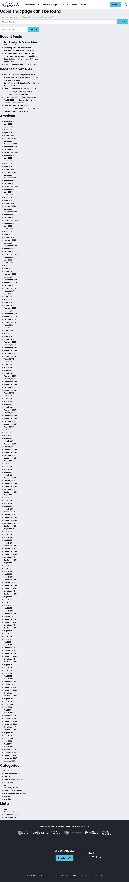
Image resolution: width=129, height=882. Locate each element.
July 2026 (8, 124)
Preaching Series (11, 788)
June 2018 (8, 398)
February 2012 (10, 614)
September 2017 (10, 424)
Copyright (65, 875)
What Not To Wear (20, 111)
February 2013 (10, 580)
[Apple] (96, 857)
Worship (7, 799)
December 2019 (10, 348)
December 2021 (10, 280)
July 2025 (8, 158)
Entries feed (9, 812)
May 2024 (8, 198)
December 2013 (10, 551)
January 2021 (9, 311)
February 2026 (10, 138)
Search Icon (125, 4)
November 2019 (10, 350)
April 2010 (8, 676)
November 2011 (10, 622)
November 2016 (10, 452)
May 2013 (8, 571)
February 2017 (10, 444)
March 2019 (8, 373)
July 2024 (8, 192)
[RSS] (100, 857)
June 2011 (8, 636)
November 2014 (10, 520)
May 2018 (8, 401)
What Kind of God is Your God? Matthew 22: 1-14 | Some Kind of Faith (22, 109)
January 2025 (10, 175)
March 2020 (9, 339)
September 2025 (11, 152)
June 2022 (8, 263)
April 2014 (8, 540)
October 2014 (9, 523)
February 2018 (10, 410)
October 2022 (10, 251)
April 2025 (8, 166)
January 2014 (9, 548)
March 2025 (9, 169)
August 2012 (9, 597)
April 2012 (8, 608)
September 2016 (10, 458)
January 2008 (10, 752)
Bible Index (64, 5)
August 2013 (9, 563)
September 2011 (10, 628)
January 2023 (10, 243)
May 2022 (8, 265)
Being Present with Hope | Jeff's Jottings (20, 83)
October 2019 (9, 353)
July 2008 (8, 735)
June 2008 (8, 738)
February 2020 (10, 342)
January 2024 (10, 209)
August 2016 (9, 461)
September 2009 (11, 696)
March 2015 (8, 509)
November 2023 (10, 214)
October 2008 (10, 727)
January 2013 (9, 582)
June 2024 (8, 195)
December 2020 (10, 314)
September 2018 (10, 390)
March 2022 (9, 271)
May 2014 (8, 537)
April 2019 (8, 370)
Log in (6, 809)
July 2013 (8, 565)
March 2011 (8, 645)
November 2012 (10, 588)
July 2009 (8, 701)
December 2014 (10, 517)
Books (83, 5)
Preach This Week (31, 5)
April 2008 (8, 744)
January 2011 (9, 650)
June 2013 (8, 568)
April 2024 (8, 200)
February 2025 (10, 172)
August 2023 (9, 223)
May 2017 (8, 435)
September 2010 (11, 662)
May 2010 (8, 673)
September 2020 (11, 322)
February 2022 (10, 274)
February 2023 (10, 240)
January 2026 (10, 141)
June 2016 (8, 466)
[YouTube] (93, 857)
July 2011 (7, 633)
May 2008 (8, 741)
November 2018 (10, 384)
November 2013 (10, 554)
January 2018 (9, 413)
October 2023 (10, 217)
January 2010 (9, 684)
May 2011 (7, 639)
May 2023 (8, 231)
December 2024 (10, 178)
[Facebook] (89, 857)
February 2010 (10, 682)
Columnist (8, 771)
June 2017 (8, 432)
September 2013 (10, 560)
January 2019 (9, 379)
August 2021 (9, 291)
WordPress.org (10, 817)
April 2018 (8, 404)
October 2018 (9, 387)
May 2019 (8, 367)
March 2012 (8, 611)
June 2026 (8, 127)
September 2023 (11, 220)
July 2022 (8, 260)
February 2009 (10, 715)
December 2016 (10, 449)
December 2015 (10, 483)
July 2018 (8, 396)
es (5, 785)
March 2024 (9, 203)
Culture (7, 776)
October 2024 (10, 183)
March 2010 (9, 679)
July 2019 (8, 362)
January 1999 (9, 761)
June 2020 (8, 331)
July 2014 (8, 532)
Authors (76, 875)
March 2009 (9, 713)
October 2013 (9, 557)
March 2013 (8, 577)
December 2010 (10, 653)
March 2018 (8, 407)
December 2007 (10, 755)
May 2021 (8, 299)
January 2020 (10, 345)
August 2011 (9, 631)
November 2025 (10, 147)
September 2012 (10, 594)
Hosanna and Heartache (14, 103)
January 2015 (9, 515)
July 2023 (8, 226)
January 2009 (10, 718)
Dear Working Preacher (13, 779)
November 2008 (10, 724)
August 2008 (9, 732)
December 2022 (10, 246)
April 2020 (8, 336)
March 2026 (9, 135)
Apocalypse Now (11, 86)
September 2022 (11, 254)
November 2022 (10, 248)
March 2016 (8, 475)
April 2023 (8, 234)
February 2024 (10, 206)
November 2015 (10, 486)
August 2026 (9, 121)
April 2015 (8, 506)
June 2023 (8, 229)
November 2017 (10, 418)
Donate (115, 4)
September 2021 (10, 288)
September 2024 (11, 186)
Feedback (98, 875)
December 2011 (10, 619)
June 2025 (8, 161)
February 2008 (10, 749)
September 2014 (11, 526)
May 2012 (8, 605)
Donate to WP (64, 858)
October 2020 (10, 319)
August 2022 (9, 257)
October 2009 (10, 693)
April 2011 (7, 642)
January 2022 (10, 277)
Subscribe (53, 875)
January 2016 (9, 481)
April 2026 (8, 132)
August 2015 (9, 495)
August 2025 (9, 155)
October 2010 (9, 659)
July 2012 (8, 599)
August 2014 (9, 529)
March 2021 (8, 305)
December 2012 (10, 585)
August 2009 (9, 699)
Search (122, 22)
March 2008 (9, 747)
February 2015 (10, 512)
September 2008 (11, 730)
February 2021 (10, 308)
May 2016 (8, 469)
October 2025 (10, 149)
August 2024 (9, 189)
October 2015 (9, 489)
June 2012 (8, 602)
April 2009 (8, 710)
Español (87, 875)
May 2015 (8, 503)
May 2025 (8, 164)
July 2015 (8, 498)
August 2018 (9, 393)
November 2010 (10, 656)
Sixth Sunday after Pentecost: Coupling (20, 64)
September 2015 (10, 492)
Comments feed (11, 815)
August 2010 (9, 665)
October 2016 (9, 455)
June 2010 (8, 670)
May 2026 (8, 130)
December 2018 (10, 381)
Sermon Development (13, 791)
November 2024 (10, 181)
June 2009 (8, 704)
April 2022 (8, 268)
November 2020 (10, 316)
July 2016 (8, 464)
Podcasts (74, 5)
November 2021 (10, 282)
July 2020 (8, 328)
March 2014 (9, 543)
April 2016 (8, 472)
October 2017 (9, 421)
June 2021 (8, 297)
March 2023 (9, 237)
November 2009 (10, 690)
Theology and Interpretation (16, 793)
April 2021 (8, 302)
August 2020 (9, 325)
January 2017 (9, 447)
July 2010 (8, 667)
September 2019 (10, 356)
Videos (7, 796)
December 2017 (10, 415)
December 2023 (10, 212)
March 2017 (8, 441)
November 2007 (10, 758)
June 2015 (8, 500)
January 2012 (9, 616)
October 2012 (9, 591)
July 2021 (8, 294)
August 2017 (9, 427)
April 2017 (8, 438)
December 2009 (10, 687)
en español (8, 782)
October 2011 (9, 625)
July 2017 (8, 430)
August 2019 (9, 359)
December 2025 (10, 144)
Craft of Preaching (49, 5)
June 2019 (8, 365)
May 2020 (8, 333)
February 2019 (10, 376)
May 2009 (8, 707)
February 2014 (10, 546)
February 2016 (10, 478)
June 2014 (8, 534)
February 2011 (9, 648)
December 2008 (10, 721)
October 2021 (9, 285)
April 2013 (8, 574)
